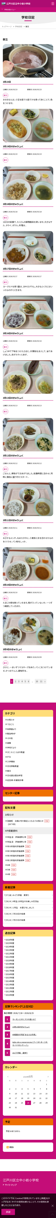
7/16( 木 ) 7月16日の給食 (14, 913)
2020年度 (10, 960)
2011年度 (10, 991)
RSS (12, 1147)
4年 (11, 874)
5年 (11, 869)
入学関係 (11, 761)
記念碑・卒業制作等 (15, 780)
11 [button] (41, 681)
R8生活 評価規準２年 (19, 837)
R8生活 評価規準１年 (19, 841)
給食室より (11, 729)
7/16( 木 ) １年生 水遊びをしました (19, 907)
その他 (10, 738)
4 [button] (22, 681)
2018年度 (10, 967)
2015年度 (10, 977)
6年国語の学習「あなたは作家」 (24, 1034)
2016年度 (10, 974)
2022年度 (10, 953)
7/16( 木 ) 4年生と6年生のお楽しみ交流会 (21, 901)
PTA (9, 757)
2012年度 (10, 988)
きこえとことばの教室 (16, 752)
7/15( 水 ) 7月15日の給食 (14, 920)
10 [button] (37, 681)
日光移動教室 (13, 766)
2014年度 (10, 981)
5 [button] (25, 681)
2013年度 (10, 984)
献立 (9, 770)
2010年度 (10, 994)
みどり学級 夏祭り (20, 1053)
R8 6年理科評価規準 (18, 846)
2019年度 (10, 963)
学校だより (11, 747)
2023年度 (10, 950)
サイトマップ (11, 1184)
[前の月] (7, 1076)
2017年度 (10, 970)
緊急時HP (11, 733)
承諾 (8, 1212)
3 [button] (18, 681)
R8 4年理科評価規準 (18, 855)
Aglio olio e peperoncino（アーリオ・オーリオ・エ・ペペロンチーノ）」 (30, 1043)
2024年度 (10, 946)
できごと (10, 724)
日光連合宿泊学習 (14, 775)
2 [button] (15, 681)
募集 (9, 743)
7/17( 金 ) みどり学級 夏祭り (16, 895)
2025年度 (10, 943)
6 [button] (28, 681)
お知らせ (10, 719)
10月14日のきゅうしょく (21, 1027)
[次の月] (48, 1076)
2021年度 (10, 956)
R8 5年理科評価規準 (18, 851)
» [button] (44, 681)
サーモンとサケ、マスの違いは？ (24, 1019)
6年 (11, 865)
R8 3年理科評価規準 (18, 860)
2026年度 (10, 939)
